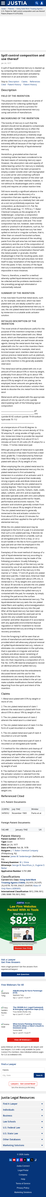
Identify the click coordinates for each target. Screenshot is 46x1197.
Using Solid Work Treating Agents (29, 9)
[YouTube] (14, 1159)
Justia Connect (23, 1166)
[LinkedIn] (10, 1159)
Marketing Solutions (13, 1145)
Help (23, 1179)
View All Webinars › (23, 1039)
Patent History (14, 84)
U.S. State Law (10, 1133)
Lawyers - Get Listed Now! (23, 1083)
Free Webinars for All (12, 985)
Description (13, 81)
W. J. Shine (24, 862)
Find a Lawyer (8, 1064)
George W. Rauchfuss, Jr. (23, 865)
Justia (3, 9)
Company (23, 1175)
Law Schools (9, 1121)
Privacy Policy (23, 1188)
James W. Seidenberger (21, 856)
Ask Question (23, 974)
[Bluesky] (28, 1159)
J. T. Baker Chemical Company (24, 850)
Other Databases (12, 1139)
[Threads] (24, 1159)
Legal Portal (23, 1170)
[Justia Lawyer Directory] (35, 1159)
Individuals (8, 1109)
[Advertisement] (23, 33)
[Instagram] (21, 1159)
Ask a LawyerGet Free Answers (10, 961)
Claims (24, 81)
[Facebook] (17, 1159)
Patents (11, 9)
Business (7, 1115)
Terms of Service (23, 1183)
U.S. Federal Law (11, 1127)
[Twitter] (31, 1159)
